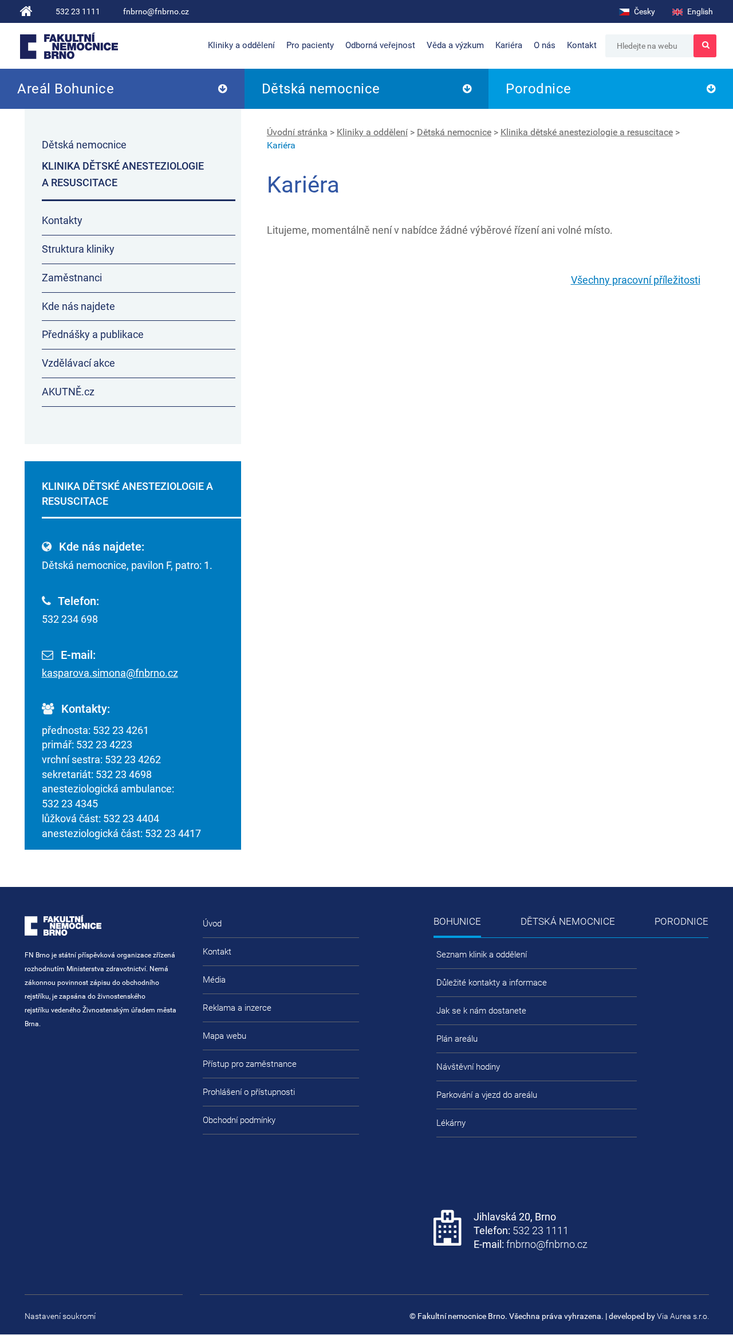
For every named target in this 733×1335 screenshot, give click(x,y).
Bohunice (457, 921)
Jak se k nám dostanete (481, 1011)
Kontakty (62, 220)
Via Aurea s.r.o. (683, 1316)
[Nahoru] (701, 1289)
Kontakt (582, 45)
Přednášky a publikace (93, 334)
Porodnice (539, 89)
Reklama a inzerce (237, 1008)
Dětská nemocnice (321, 89)
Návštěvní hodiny (468, 1067)
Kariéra (508, 45)
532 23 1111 (78, 11)
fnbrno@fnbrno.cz (156, 11)
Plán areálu (457, 1039)
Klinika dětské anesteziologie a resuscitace (587, 132)
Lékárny (451, 1123)
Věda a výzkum (455, 45)
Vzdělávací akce (78, 363)
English (699, 11)
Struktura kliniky (78, 249)
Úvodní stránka (297, 132)
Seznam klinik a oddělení (481, 954)
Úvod (212, 923)
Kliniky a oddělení (241, 45)
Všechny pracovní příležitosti (635, 280)
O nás (544, 45)
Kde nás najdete (78, 306)
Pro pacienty (310, 45)
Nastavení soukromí (60, 1316)
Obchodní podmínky (239, 1120)
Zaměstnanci (72, 278)
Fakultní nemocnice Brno (69, 46)
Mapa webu (224, 1036)
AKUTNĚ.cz (68, 392)
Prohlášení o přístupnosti (249, 1092)
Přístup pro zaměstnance (250, 1064)
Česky (643, 11)
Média (214, 980)
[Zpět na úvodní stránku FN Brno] (26, 11)
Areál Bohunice (65, 89)
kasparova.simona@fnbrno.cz (110, 673)
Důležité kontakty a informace (491, 982)
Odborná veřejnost (380, 45)
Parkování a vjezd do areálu (486, 1095)
